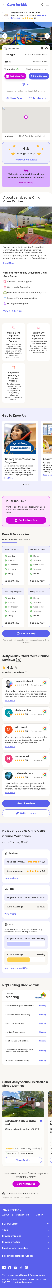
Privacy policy (37, 1275)
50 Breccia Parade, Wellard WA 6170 (22, 1129)
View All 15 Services (12, 311)
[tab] (23, 484)
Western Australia (17, 1193)
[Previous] (4, 36)
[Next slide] (38, 1104)
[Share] (42, 4)
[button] (13, 1113)
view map (41, 15)
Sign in (39, 1214)
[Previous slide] (9, 1104)
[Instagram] (26, 1267)
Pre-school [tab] (25, 539)
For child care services (17, 1256)
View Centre (23, 1160)
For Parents (10, 1224)
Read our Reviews (26, 159)
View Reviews (11, 878)
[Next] (47, 36)
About (5, 1214)
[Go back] (4, 4)
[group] (23, 1104)
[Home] (3, 1193)
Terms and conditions (14, 1275)
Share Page (16, 98)
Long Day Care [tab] (9, 539)
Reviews (18, 672)
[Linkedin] (4, 1267)
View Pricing (10, 914)
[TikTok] (21, 1267)
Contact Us (22, 1214)
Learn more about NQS (15, 968)
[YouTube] (15, 1267)
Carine (32, 1193)
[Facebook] (9, 1267)
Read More (8, 478)
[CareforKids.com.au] (26, 1210)
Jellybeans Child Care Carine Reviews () (25, 658)
